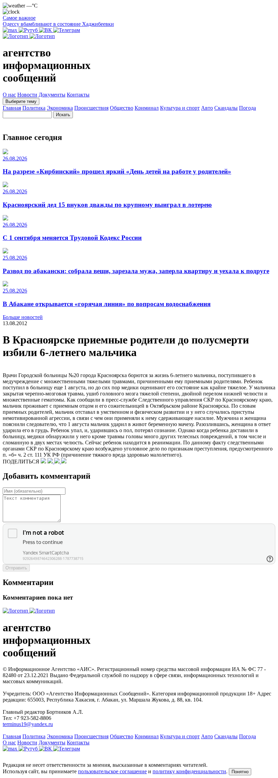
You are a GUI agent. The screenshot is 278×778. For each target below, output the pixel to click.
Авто (207, 108)
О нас (9, 95)
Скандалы (226, 108)
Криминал (147, 108)
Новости (27, 95)
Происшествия (91, 108)
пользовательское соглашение (112, 771)
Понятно (240, 771)
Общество (121, 108)
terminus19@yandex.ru (28, 724)
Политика (33, 108)
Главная (12, 108)
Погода (247, 108)
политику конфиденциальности (189, 771)
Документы (52, 95)
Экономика (60, 108)
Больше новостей (23, 317)
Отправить (16, 567)
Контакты (78, 95)
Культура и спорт (180, 108)
